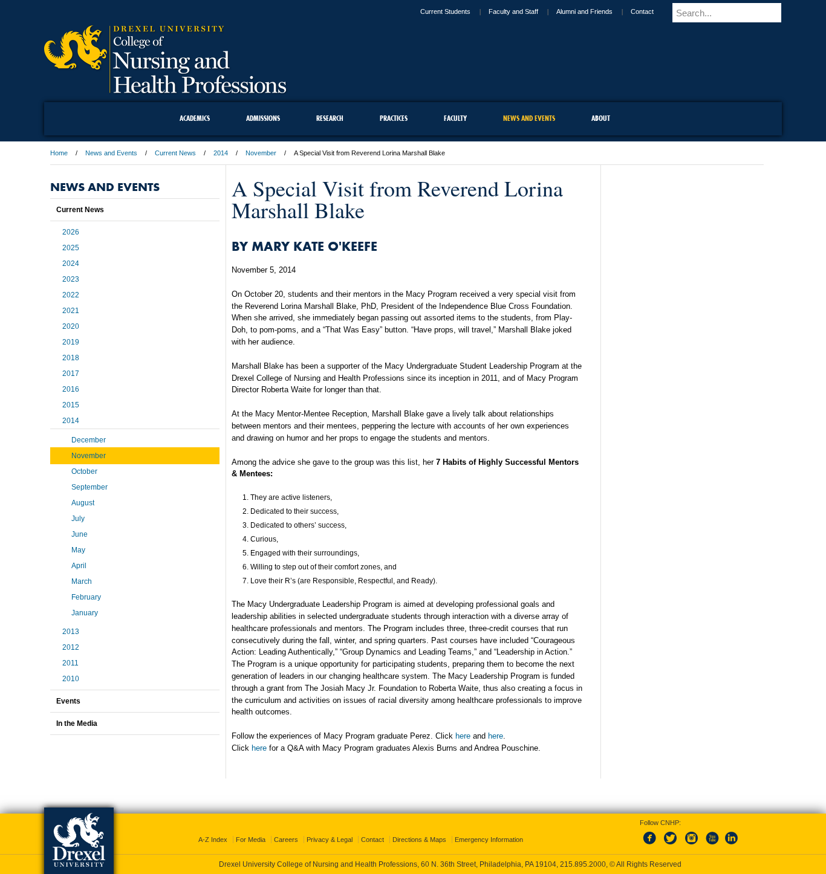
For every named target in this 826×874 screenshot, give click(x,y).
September (89, 487)
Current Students (456, 11)
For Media (250, 828)
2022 (70, 295)
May (78, 550)
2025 (70, 248)
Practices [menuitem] (394, 118)
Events (68, 701)
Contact (652, 11)
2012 (70, 647)
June (79, 534)
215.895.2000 (424, 864)
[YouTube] (712, 834)
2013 (70, 631)
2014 (220, 153)
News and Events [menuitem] (529, 118)
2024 (70, 263)
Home (59, 153)
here (464, 735)
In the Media (76, 723)
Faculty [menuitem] (455, 118)
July (78, 518)
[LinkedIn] (732, 834)
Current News (175, 153)
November (261, 153)
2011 (70, 663)
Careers (286, 828)
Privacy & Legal (330, 828)
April (78, 566)
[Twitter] (672, 834)
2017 (70, 373)
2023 (70, 279)
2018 (70, 358)
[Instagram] (692, 834)
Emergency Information (489, 828)
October (84, 471)
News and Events (111, 153)
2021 (70, 310)
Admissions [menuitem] (263, 118)
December (88, 440)
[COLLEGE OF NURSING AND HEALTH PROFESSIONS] (165, 89)
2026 (70, 232)
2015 (70, 405)
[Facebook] (652, 834)
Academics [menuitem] (195, 118)
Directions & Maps (419, 828)
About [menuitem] (600, 118)
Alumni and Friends (595, 11)
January (84, 613)
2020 (70, 326)
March (81, 581)
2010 (70, 679)
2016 (70, 389)
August (82, 503)
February (86, 597)
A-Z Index (212, 828)
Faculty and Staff (523, 11)
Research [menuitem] (329, 118)
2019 (70, 342)
